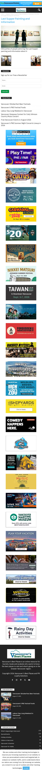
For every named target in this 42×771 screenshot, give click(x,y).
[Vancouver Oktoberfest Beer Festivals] (6, 696)
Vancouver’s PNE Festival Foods (13, 107)
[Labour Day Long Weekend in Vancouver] (6, 716)
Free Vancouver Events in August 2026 (16, 120)
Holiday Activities (6, 737)
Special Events (5, 734)
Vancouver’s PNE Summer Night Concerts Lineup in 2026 (21, 124)
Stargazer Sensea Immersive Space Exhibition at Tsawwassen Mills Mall (22, 14)
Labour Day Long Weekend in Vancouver (16, 111)
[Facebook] (13, 680)
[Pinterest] (21, 680)
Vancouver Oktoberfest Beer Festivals (15, 104)
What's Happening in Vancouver (10, 731)
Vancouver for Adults (7, 746)
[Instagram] (17, 680)
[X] (25, 680)
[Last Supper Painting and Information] (21, 37)
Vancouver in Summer (7, 743)
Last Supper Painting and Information (15, 20)
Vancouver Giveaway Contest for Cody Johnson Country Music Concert (19, 115)
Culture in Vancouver (7, 740)
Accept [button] (26, 768)
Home (2, 14)
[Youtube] (29, 680)
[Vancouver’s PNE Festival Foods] (6, 706)
